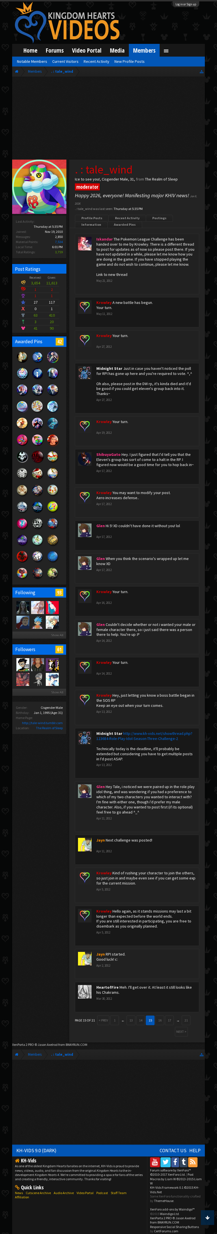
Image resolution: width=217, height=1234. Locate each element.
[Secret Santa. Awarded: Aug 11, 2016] (38, 479)
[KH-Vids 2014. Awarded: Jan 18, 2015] (38, 495)
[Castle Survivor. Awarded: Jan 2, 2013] (22, 545)
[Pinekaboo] (52, 664)
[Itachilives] (52, 622)
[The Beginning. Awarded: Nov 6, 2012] (53, 562)
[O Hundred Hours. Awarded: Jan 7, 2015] (22, 512)
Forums (55, 50)
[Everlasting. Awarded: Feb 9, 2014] (38, 529)
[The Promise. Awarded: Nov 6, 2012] (38, 545)
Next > (181, 1031)
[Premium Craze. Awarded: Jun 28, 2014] (22, 529)
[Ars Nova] (22, 679)
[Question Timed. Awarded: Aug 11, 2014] (53, 512)
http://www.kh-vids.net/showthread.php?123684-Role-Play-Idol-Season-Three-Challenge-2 (144, 736)
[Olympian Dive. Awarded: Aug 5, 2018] (22, 429)
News (19, 1193)
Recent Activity (127, 218)
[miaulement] (37, 679)
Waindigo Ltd (169, 1214)
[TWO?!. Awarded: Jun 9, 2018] (53, 445)
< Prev (103, 1020)
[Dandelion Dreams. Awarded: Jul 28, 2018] (38, 429)
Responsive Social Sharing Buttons (174, 1227)
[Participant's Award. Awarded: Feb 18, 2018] (38, 462)
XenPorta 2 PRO (23, 1044)
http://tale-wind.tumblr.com (42, 723)
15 (150, 1020)
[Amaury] (22, 664)
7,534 (59, 242)
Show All (57, 635)
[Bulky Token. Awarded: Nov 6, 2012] (22, 578)
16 (160, 1020)
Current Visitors (65, 61)
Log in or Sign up (185, 4)
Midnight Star (109, 368)
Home (30, 50)
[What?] (37, 607)
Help (195, 1150)
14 (140, 1020)
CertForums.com (166, 1231)
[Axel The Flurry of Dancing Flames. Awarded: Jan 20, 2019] (22, 395)
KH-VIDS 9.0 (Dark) (36, 1150)
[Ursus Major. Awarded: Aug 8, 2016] (22, 362)
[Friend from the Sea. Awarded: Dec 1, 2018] (53, 412)
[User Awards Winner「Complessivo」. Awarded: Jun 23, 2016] (53, 479)
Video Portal (86, 50)
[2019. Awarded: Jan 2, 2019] (22, 412)
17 (169, 1020)
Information (91, 224)
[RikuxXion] (37, 664)
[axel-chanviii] (22, 622)
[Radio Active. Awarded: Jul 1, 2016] (38, 378)
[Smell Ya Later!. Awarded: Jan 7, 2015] (38, 512)
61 (59, 649)
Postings (159, 218)
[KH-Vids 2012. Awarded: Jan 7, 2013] (53, 529)
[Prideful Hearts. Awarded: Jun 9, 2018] (38, 445)
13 (131, 1020)
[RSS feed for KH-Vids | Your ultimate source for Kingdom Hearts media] (193, 1162)
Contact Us (173, 1150)
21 (186, 1020)
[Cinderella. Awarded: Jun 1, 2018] (22, 378)
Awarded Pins (125, 224)
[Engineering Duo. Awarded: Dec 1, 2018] (38, 412)
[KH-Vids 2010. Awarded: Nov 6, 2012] (53, 578)
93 (59, 592)
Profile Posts (91, 218)
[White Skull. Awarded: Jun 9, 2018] (22, 462)
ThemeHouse (163, 1201)
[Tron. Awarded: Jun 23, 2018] (53, 429)
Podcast (102, 1193)
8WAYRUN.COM (76, 1044)
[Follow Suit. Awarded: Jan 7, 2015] (53, 495)
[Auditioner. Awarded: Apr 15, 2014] (38, 362)
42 (59, 341)
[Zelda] (52, 679)
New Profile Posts (129, 61)
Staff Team (119, 1193)
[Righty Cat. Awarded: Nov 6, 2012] (38, 562)
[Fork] (22, 607)
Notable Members (32, 61)
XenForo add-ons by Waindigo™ (172, 1209)
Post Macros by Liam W (176, 1178)
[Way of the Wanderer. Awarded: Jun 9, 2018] (22, 445)
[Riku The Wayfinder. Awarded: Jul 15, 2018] (53, 362)
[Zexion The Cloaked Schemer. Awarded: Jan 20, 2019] (38, 395)
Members (144, 50)
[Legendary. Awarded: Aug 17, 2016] (22, 479)
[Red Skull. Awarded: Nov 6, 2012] (22, 562)
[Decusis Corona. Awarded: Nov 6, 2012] (53, 545)
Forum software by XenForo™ (170, 1172)
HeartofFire (107, 987)
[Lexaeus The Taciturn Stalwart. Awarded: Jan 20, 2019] (53, 395)
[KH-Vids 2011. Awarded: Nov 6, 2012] (38, 578)
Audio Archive (64, 1193)
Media (117, 50)
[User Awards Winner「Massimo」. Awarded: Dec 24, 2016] (53, 462)
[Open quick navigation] (201, 71)
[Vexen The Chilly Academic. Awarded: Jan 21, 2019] (53, 378)
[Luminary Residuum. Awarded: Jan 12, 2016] (22, 495)
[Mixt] (37, 622)
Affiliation (22, 1197)
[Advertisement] (108, 119)
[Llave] (52, 607)
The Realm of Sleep (49, 728)
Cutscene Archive (38, 1193)
